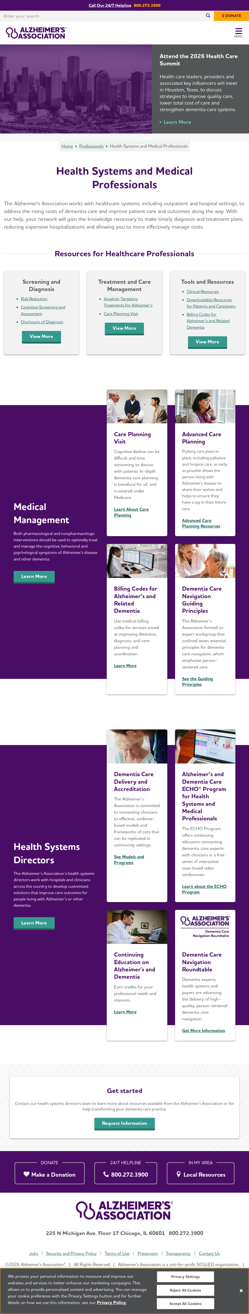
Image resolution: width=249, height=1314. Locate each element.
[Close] (241, 1290)
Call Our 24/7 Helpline (110, 5)
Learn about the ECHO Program (204, 889)
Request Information (124, 1123)
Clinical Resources (203, 291)
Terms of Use (117, 1253)
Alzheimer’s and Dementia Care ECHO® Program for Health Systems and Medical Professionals (204, 796)
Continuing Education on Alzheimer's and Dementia (134, 965)
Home (67, 146)
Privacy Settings (185, 1276)
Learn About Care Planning (131, 512)
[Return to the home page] (36, 33)
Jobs (33, 1253)
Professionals (91, 146)
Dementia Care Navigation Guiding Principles (202, 599)
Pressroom (148, 1253)
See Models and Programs (129, 859)
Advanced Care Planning (201, 438)
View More (41, 336)
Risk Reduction (34, 298)
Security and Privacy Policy (71, 1253)
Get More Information (203, 1030)
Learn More (177, 122)
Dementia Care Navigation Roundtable (202, 962)
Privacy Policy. (112, 1302)
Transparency (178, 1253)
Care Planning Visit (121, 313)
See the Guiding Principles (197, 681)
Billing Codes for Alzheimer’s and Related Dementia (208, 320)
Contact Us (209, 1253)
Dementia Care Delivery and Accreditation (134, 781)
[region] (124, 1291)
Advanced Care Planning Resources (201, 523)
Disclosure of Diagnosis (42, 321)
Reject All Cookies (185, 1290)
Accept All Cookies (185, 1303)
